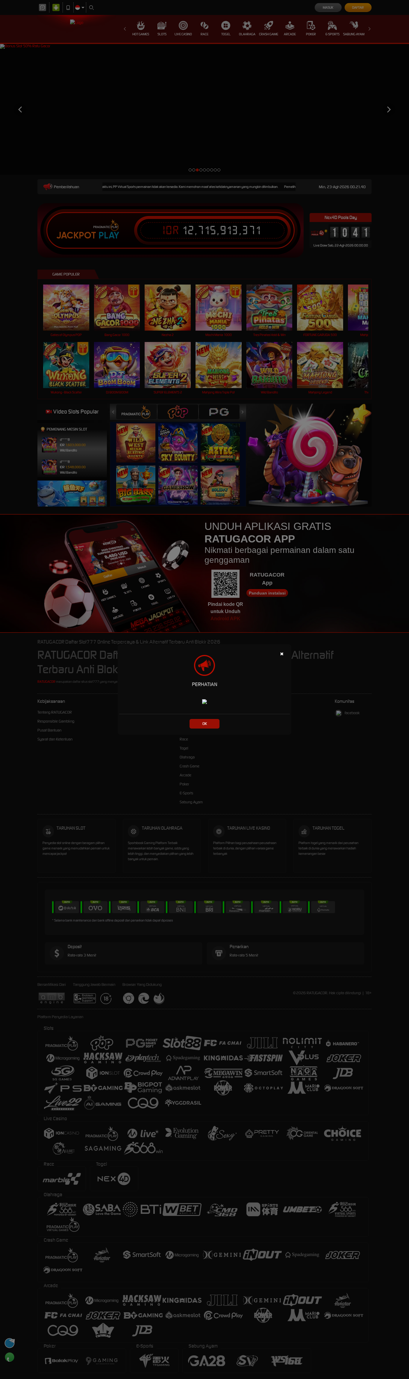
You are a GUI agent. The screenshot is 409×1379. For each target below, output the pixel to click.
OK (204, 723)
